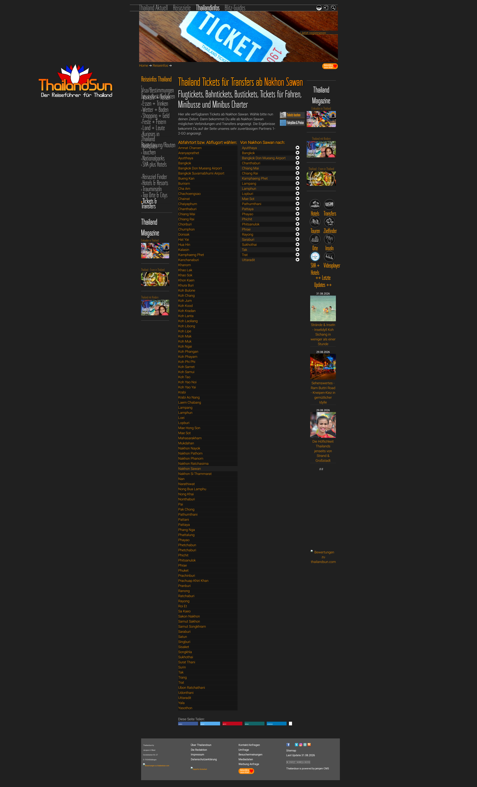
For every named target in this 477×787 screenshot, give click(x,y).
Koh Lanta (186, 316)
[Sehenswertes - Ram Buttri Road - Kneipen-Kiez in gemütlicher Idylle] (323, 378)
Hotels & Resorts (155, 182)
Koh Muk (184, 341)
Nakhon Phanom (190, 458)
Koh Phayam (187, 357)
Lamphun (185, 413)
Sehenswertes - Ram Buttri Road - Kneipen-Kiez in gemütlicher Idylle (323, 392)
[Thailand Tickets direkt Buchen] (292, 117)
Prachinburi (186, 576)
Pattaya (184, 525)
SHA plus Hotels (154, 164)
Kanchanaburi (188, 260)
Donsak (183, 234)
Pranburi (184, 586)
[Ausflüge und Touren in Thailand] (315, 221)
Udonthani (186, 693)
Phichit (183, 555)
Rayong (183, 601)
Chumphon (186, 229)
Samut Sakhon (189, 621)
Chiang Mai (186, 214)
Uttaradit (184, 698)
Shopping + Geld (155, 115)
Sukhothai (185, 657)
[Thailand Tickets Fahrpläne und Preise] (292, 125)
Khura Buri (186, 285)
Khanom (184, 265)
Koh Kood (185, 306)
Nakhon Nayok (189, 448)
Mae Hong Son (189, 428)
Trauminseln (152, 188)
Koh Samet (186, 367)
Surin (182, 667)
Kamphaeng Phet (191, 255)
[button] (188, 723)
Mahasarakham (190, 438)
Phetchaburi (187, 550)
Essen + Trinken (155, 103)
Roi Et (182, 606)
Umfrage (243, 749)
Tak (180, 672)
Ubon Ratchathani (191, 688)
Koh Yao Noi (187, 382)
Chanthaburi (187, 209)
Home (143, 65)
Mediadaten (245, 759)
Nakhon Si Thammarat (195, 474)
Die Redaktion (199, 749)
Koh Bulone (186, 290)
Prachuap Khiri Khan (193, 581)
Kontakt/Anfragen (249, 745)
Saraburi (184, 632)
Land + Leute (153, 127)
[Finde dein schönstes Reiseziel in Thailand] (329, 221)
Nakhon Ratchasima (193, 463)
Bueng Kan (186, 178)
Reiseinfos (160, 65)
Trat (181, 682)
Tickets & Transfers (149, 201)
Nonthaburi (186, 499)
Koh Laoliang (188, 321)
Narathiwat (186, 484)
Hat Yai (183, 239)
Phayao (183, 540)
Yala (181, 703)
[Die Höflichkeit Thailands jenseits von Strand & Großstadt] (323, 437)
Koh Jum (185, 301)
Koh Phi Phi (186, 362)
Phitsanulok (187, 560)
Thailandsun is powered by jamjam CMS (307, 768)
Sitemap (291, 750)
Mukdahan (186, 443)
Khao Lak (185, 270)
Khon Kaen (186, 280)
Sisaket (183, 647)
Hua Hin (184, 245)
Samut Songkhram (192, 626)
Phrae (182, 565)
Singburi (184, 642)
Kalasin (183, 250)
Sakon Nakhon (189, 616)
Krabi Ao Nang (189, 397)
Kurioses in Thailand (150, 133)
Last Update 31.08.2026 (300, 755)
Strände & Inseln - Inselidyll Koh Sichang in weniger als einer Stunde (323, 334)
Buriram (184, 183)
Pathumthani (188, 514)
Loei (181, 418)
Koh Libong (186, 326)
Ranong (184, 591)
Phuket (183, 570)
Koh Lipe (184, 331)
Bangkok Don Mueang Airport (200, 168)
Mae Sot (184, 433)
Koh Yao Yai (187, 387)
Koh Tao (184, 377)
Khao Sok (185, 275)
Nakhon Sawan (189, 469)
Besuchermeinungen (250, 754)
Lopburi (183, 423)
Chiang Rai (186, 219)
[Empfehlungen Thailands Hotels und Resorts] (315, 204)
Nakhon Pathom (190, 453)
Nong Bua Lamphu (192, 489)
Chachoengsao (189, 194)
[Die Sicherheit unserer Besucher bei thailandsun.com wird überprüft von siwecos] (199, 769)
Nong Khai (186, 494)
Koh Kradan (187, 311)
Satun (182, 637)
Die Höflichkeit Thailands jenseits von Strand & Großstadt (323, 451)
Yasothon (185, 708)
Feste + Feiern (154, 121)
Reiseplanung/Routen (156, 141)
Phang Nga (186, 530)
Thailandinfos (208, 7)
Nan (181, 479)
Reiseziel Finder (154, 176)
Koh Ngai (185, 346)
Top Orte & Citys (154, 194)
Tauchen (149, 152)
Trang (182, 677)
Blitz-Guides (235, 7)
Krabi (182, 392)
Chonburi (185, 224)
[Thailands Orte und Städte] (315, 239)
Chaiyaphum (187, 204)
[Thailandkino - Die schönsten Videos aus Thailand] (329, 256)
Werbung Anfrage (248, 764)
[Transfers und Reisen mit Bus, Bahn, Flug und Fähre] (329, 204)
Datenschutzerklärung (204, 759)
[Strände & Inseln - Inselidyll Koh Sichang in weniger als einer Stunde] (323, 320)
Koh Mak (184, 336)
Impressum (197, 754)
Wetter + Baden (155, 109)
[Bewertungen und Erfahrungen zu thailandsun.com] (323, 562)
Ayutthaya (185, 158)
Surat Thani (186, 662)
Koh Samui (186, 372)
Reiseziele (182, 7)
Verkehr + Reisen (156, 97)
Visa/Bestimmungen (156, 87)
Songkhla (185, 652)
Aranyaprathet (188, 153)
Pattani (183, 520)
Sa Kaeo (184, 611)
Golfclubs (149, 146)
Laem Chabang (189, 402)
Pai (180, 504)
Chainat (184, 199)
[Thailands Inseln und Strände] (329, 239)
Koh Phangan (188, 351)
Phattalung (186, 535)
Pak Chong (186, 509)
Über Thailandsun (201, 745)
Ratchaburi (186, 596)
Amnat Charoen (190, 148)
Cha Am (184, 189)
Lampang (185, 407)
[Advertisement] (323, 509)
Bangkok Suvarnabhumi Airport (201, 173)
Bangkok (184, 163)
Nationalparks (153, 158)
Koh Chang (186, 295)
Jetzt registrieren (313, 33)
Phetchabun (187, 545)
